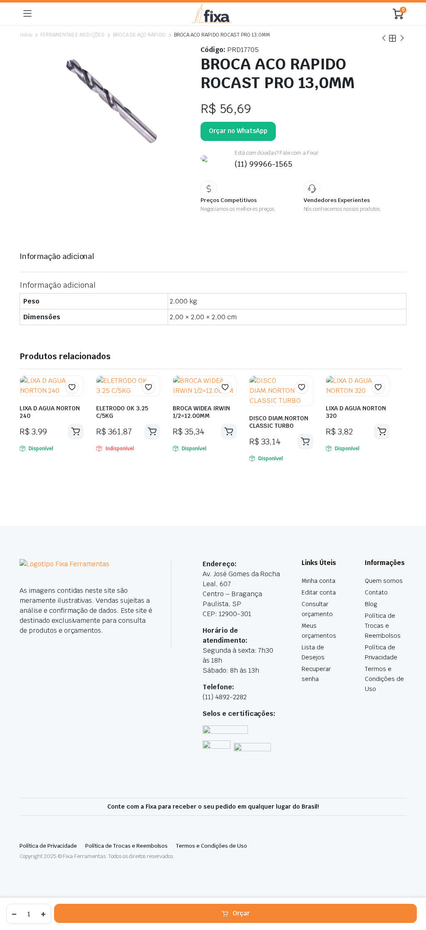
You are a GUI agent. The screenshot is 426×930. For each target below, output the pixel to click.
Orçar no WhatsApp (238, 131)
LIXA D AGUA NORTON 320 (356, 412)
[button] (72, 387)
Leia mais (152, 431)
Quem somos (384, 581)
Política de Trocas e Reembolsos (383, 625)
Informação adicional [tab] (57, 256)
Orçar (241, 913)
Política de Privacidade (48, 845)
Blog (371, 604)
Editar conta (319, 592)
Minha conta (318, 581)
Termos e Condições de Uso (384, 679)
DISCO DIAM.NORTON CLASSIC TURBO (278, 421)
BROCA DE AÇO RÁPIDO (139, 35)
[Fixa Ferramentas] (212, 14)
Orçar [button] (76, 431)
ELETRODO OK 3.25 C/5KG (122, 412)
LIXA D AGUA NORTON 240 (50, 412)
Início (26, 35)
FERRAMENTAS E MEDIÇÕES (72, 35)
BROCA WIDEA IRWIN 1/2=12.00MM (201, 412)
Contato (376, 592)
